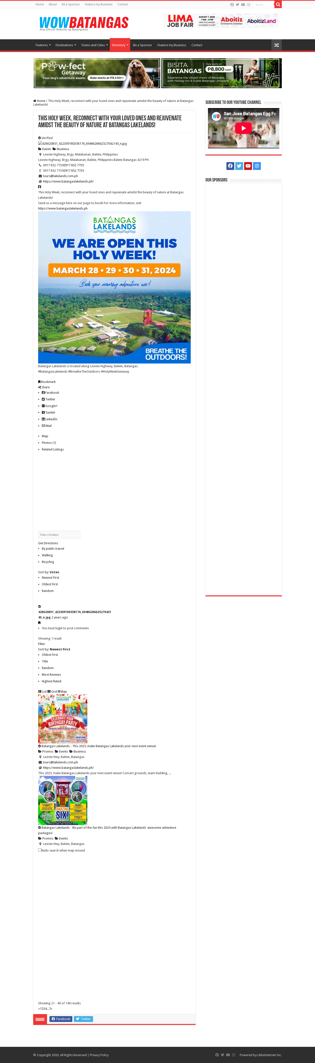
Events (46, 149)
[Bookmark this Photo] (39, 623)
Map (45, 436)
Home (40, 4)
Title (45, 661)
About (53, 4)
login (59, 628)
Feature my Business (98, 4)
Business (62, 149)
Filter (41, 644)
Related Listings (53, 449)
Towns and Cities (93, 45)
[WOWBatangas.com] (83, 23)
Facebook (52, 392)
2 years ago (59, 617)
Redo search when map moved (63, 850)
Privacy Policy (99, 1055)
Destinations (64, 45)
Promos (47, 751)
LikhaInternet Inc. (269, 1055)
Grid (53, 691)
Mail (48, 426)
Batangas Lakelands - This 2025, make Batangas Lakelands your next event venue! (99, 746)
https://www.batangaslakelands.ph (63, 208)
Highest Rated (51, 681)
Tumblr (50, 412)
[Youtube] (243, 5)
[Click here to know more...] (157, 73)
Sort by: (48, 572)
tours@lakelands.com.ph (60, 176)
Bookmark (48, 382)
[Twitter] (237, 5)
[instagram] (249, 5)
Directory (118, 45)
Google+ (51, 406)
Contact (122, 4)
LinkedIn (51, 419)
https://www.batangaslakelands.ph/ (68, 181)
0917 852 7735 (73, 165)
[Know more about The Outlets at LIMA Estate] (220, 20)
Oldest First (50, 584)
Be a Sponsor (71, 4)
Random (48, 591)
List (44, 691)
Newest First (50, 577)
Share (45, 387)
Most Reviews (51, 674)
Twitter (50, 399)
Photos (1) (49, 443)
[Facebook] (232, 5)
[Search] (278, 4)
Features (42, 45)
